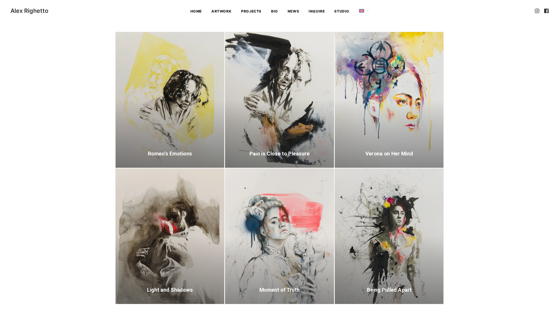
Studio (341, 11)
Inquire (317, 11)
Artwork (221, 11)
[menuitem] (196, 11)
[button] (537, 11)
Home (196, 11)
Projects (251, 11)
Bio (274, 11)
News (293, 11)
